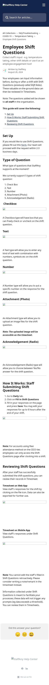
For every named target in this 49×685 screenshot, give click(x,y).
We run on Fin (26, 677)
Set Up (10, 114)
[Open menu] (43, 5)
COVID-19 (7, 36)
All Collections (9, 33)
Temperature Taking (24, 36)
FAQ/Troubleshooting (28, 33)
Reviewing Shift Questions (20, 124)
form (24, 144)
